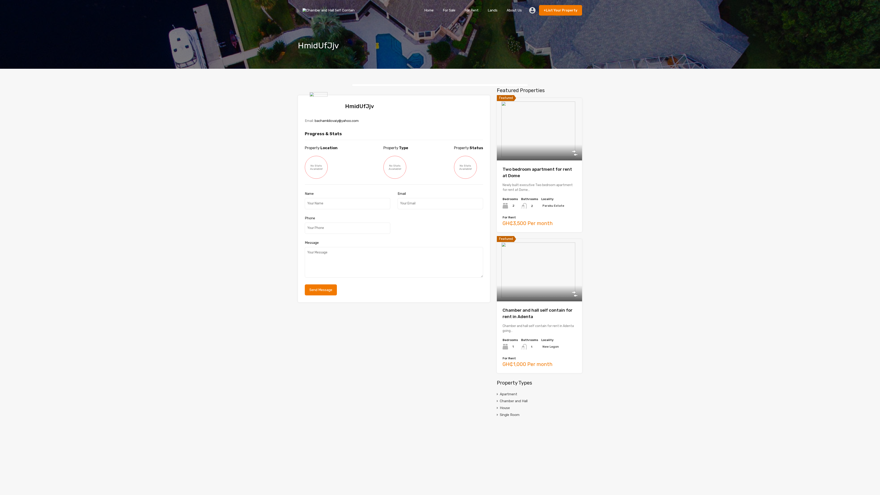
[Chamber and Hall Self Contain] (329, 14)
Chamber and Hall (514, 401)
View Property (539, 148)
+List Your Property (561, 10)
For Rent (471, 10)
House (505, 408)
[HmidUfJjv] (319, 111)
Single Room (510, 415)
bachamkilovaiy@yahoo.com (337, 121)
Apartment (508, 394)
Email (402, 194)
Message (312, 243)
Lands (493, 10)
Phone (310, 218)
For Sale (449, 10)
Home (429, 10)
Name (309, 194)
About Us (514, 10)
